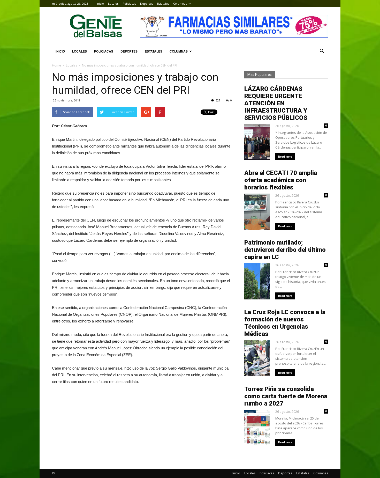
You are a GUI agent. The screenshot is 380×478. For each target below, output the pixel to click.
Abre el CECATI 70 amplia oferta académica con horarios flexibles (280, 180)
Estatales (163, 3)
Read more (285, 156)
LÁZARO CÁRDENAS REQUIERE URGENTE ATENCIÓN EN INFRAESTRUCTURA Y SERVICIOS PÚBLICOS (275, 103)
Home (56, 65)
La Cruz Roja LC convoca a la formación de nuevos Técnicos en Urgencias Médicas (284, 322)
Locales (113, 3)
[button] (322, 51)
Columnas (180, 3)
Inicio (100, 3)
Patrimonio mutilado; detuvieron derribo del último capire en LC (285, 250)
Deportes (146, 3)
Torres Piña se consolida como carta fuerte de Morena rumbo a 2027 (285, 396)
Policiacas (129, 3)
